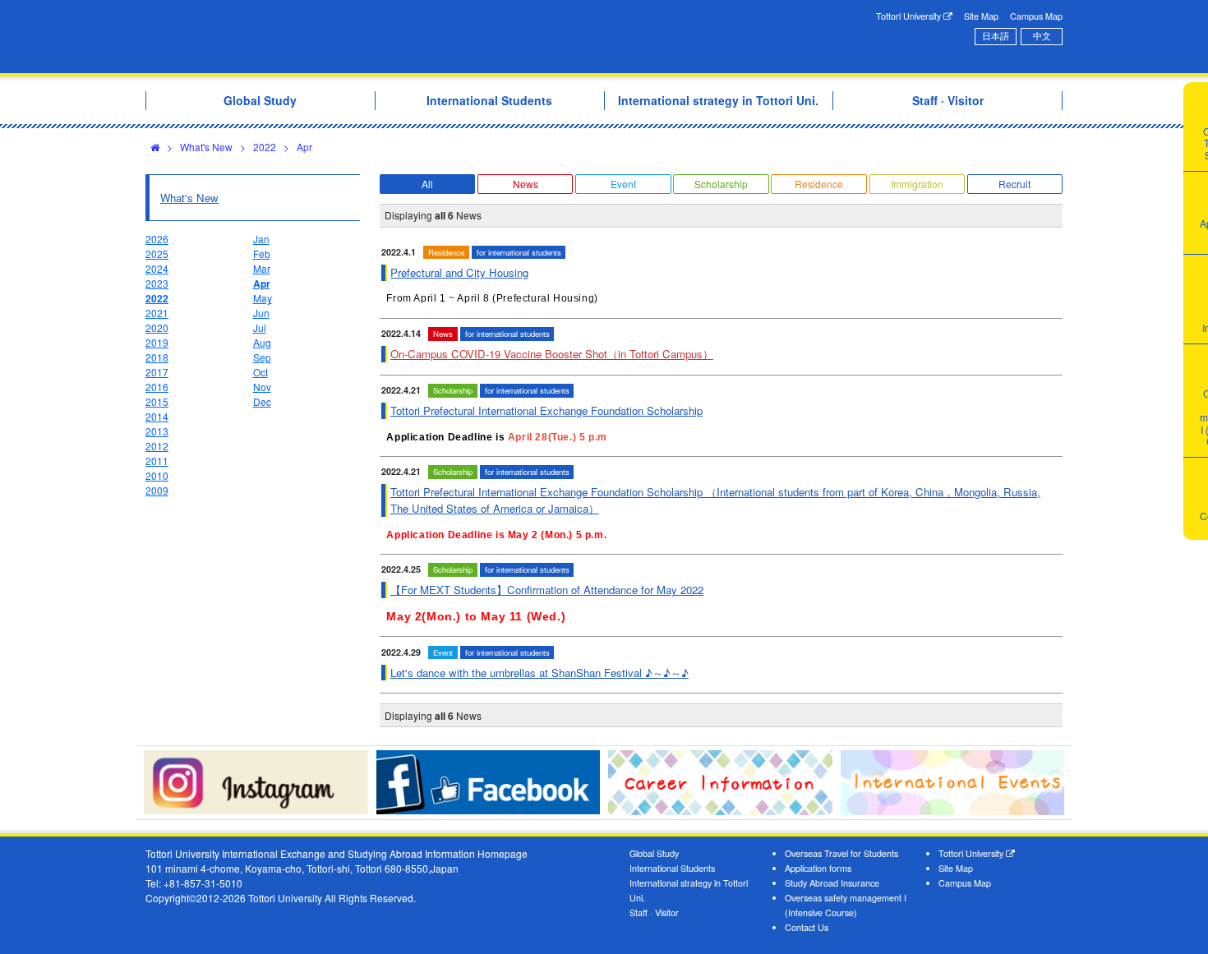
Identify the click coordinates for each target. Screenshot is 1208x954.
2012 (156, 446)
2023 (156, 283)
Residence (819, 184)
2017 (156, 372)
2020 (156, 327)
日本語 (995, 36)
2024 (156, 268)
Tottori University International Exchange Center (376, 36)
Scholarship (721, 184)
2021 (156, 313)
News (525, 184)
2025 (156, 253)
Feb (261, 253)
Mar (261, 268)
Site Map (981, 16)
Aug (262, 342)
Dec (262, 401)
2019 (156, 342)
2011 (156, 461)
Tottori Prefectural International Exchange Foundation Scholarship (546, 410)
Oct (260, 372)
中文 (1042, 36)
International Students (672, 868)
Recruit (1014, 184)
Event (623, 184)
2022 (264, 147)
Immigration (917, 184)
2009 (156, 490)
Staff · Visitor (654, 912)
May (262, 298)
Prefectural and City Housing (459, 272)
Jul (259, 327)
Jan (261, 239)
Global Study (654, 853)
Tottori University (909, 16)
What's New (206, 147)
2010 (156, 475)
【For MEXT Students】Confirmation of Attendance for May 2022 (546, 589)
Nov (262, 387)
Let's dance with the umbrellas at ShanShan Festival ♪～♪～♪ (539, 672)
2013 (156, 431)
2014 (156, 416)
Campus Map (1036, 16)
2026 (156, 239)
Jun (261, 313)
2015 (156, 401)
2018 (156, 357)
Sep (262, 357)
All (427, 184)
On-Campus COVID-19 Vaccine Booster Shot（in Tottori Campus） (551, 354)
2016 (156, 387)
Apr (304, 147)
